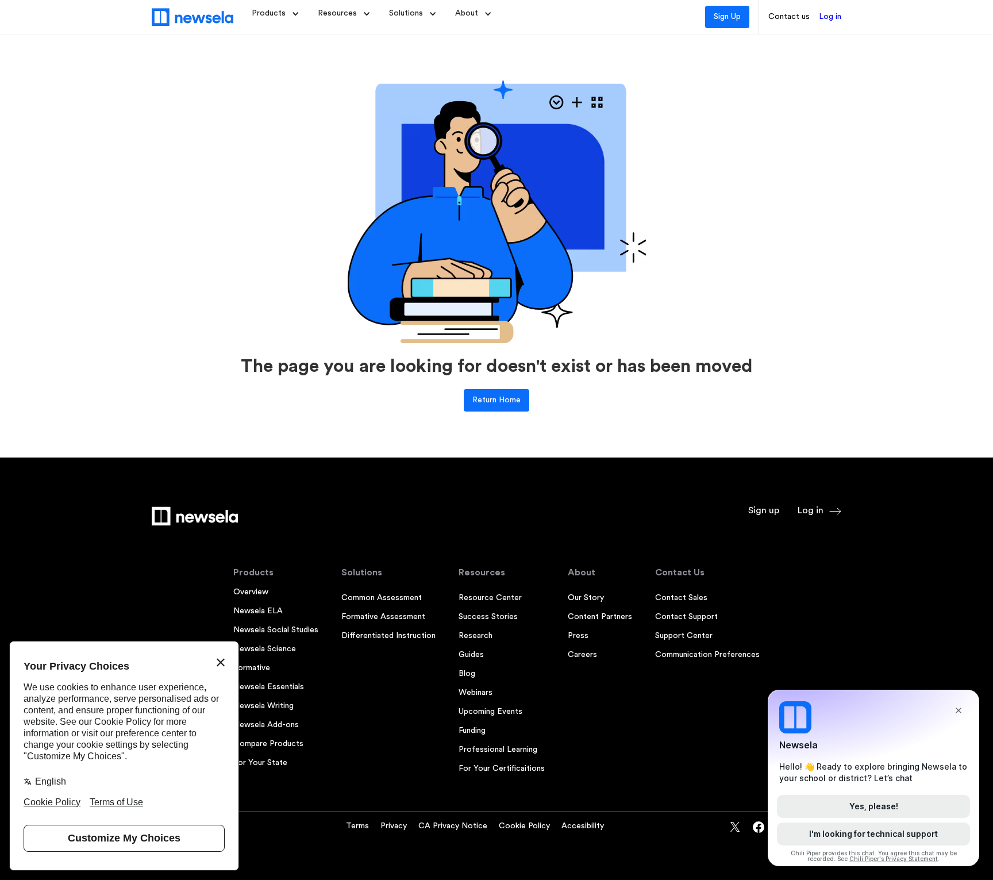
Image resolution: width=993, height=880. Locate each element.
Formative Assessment (383, 617)
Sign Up (727, 17)
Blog (467, 674)
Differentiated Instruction (388, 636)
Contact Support (686, 617)
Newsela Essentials (268, 687)
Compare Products (268, 744)
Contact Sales (681, 598)
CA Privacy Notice (452, 826)
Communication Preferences (707, 655)
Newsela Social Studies (275, 630)
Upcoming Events (490, 712)
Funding (472, 731)
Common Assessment (381, 598)
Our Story (586, 598)
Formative (251, 668)
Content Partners (600, 617)
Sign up (763, 510)
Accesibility (582, 826)
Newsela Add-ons (266, 725)
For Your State (260, 763)
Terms (357, 826)
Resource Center (490, 598)
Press (578, 636)
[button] (276, 14)
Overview (250, 592)
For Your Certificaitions (502, 768)
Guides (471, 655)
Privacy (393, 826)
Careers (582, 655)
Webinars (475, 693)
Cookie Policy (524, 826)
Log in (830, 17)
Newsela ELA (258, 611)
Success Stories (488, 617)
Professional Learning (498, 749)
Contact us (789, 17)
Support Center (684, 636)
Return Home (496, 400)
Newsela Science (264, 649)
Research (475, 636)
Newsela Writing (263, 706)
